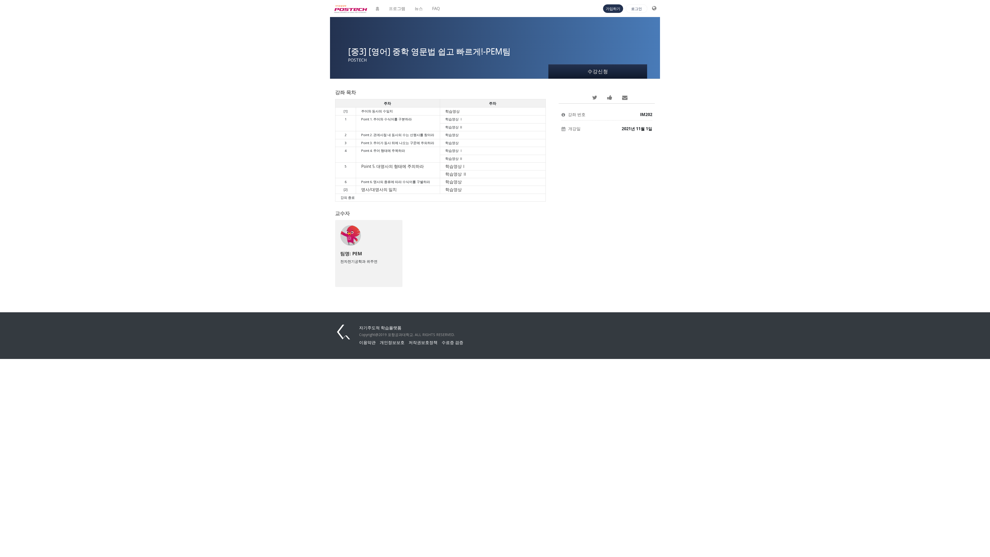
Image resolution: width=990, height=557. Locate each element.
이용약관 (367, 342)
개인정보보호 (392, 342)
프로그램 (397, 8)
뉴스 (419, 8)
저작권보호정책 (423, 342)
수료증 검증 (452, 342)
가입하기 (613, 8)
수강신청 (598, 71)
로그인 (636, 8)
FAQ (436, 8)
